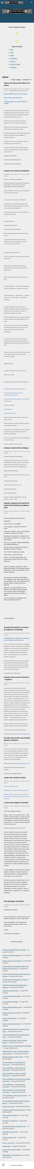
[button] (2, 2)
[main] (17, 27)
